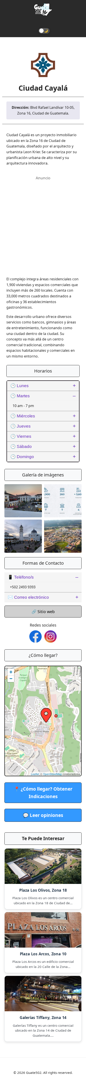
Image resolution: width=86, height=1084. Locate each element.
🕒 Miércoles (22, 416)
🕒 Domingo (22, 456)
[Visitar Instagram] (50, 636)
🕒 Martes (20, 396)
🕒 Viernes (20, 436)
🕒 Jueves (20, 426)
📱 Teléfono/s (21, 577)
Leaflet (35, 774)
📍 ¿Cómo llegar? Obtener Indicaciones (43, 792)
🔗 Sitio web (43, 611)
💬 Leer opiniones (43, 815)
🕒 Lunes (19, 385)
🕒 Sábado (21, 446)
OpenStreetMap (52, 774)
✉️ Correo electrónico (28, 597)
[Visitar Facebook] (35, 636)
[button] (46, 715)
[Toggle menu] (43, 23)
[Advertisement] (43, 224)
